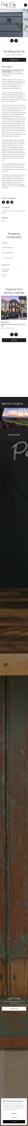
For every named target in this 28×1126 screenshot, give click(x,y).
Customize (14, 1117)
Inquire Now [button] (14, 59)
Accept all (14, 1121)
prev (12, 41)
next (16, 41)
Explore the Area (14, 434)
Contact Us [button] (14, 1008)
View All (14, 340)
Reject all (14, 1113)
